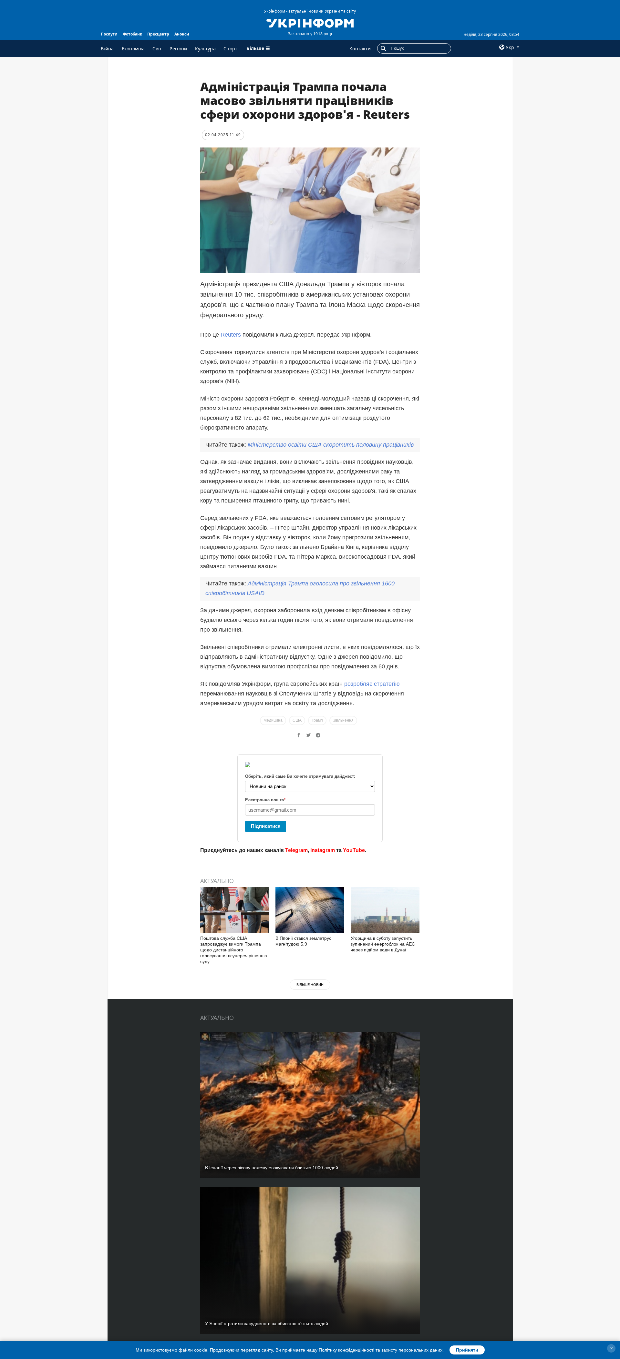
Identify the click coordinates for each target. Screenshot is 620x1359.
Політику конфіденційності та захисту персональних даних (380, 1350)
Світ (157, 49)
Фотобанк (132, 34)
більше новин (310, 985)
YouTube (354, 850)
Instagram (322, 850)
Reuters (231, 334)
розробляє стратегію (372, 684)
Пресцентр (158, 34)
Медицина (273, 720)
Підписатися (266, 826)
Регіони (178, 49)
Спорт (230, 49)
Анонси (181, 34)
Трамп (317, 720)
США (297, 720)
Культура (205, 49)
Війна (107, 49)
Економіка (133, 49)
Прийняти (467, 1350)
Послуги (109, 34)
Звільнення (343, 720)
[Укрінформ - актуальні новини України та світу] (309, 22)
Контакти (360, 49)
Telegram (296, 850)
